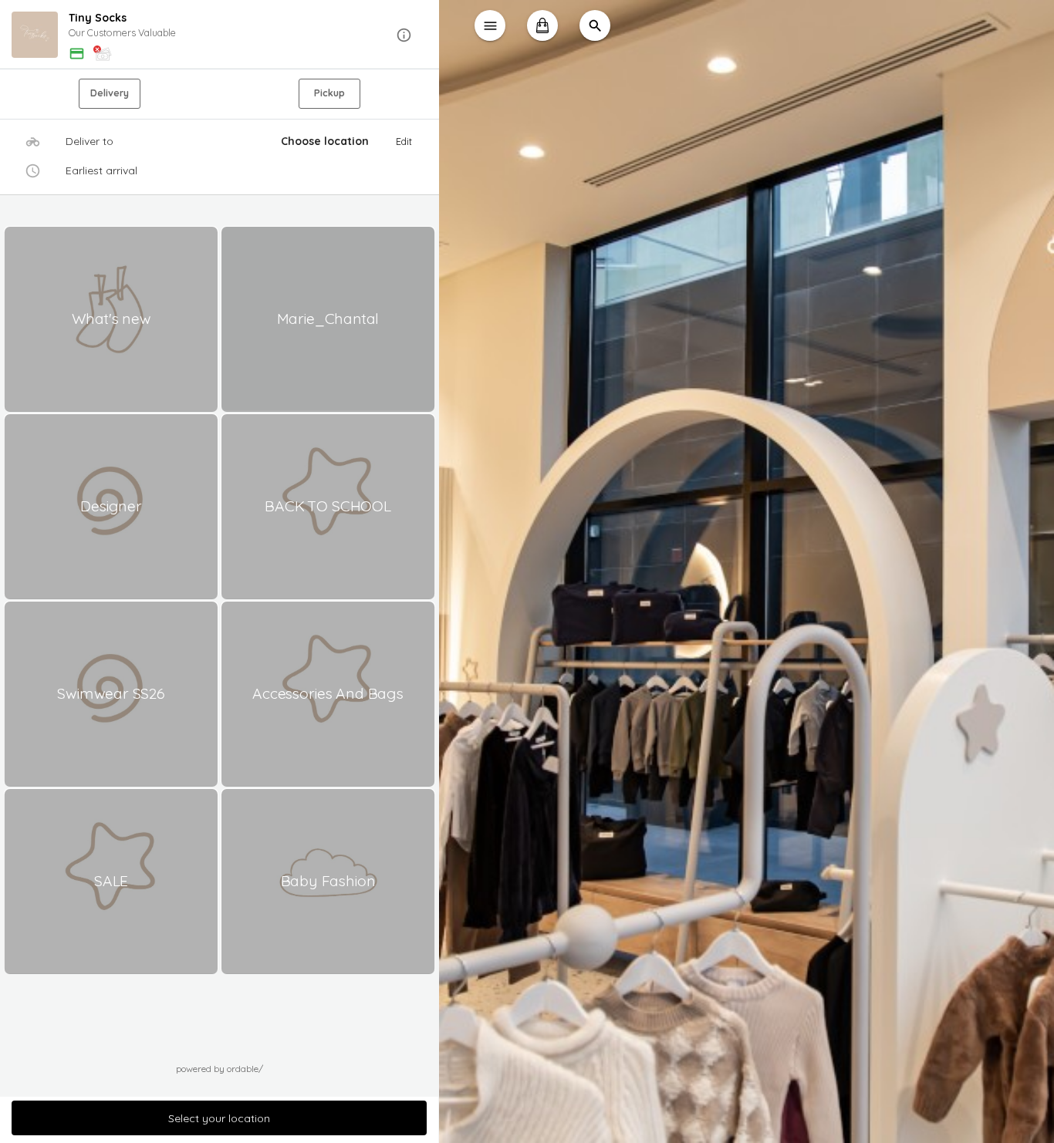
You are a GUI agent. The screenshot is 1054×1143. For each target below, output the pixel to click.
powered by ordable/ (219, 1068)
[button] (219, 35)
